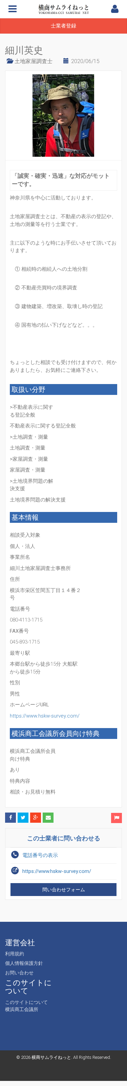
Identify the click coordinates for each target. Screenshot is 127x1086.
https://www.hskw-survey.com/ (45, 716)
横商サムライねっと (51, 1057)
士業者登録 (63, 26)
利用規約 (14, 953)
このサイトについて (26, 1002)
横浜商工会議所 (21, 1009)
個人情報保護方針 (24, 963)
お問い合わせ (19, 972)
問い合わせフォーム (63, 889)
